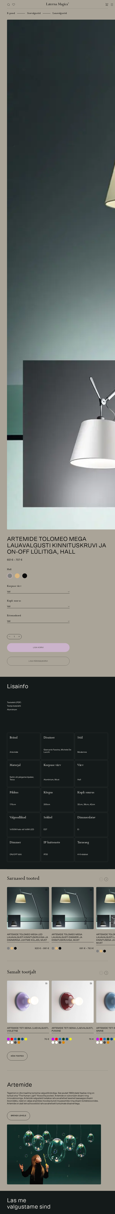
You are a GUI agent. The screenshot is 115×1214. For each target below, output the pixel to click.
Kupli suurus (14, 600)
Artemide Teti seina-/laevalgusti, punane (72, 1029)
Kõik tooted (17, 1056)
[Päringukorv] (13, 5)
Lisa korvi (38, 647)
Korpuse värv (14, 586)
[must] (24, 576)
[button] (106, 879)
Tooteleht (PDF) (14, 702)
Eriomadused (14, 615)
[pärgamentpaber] (17, 576)
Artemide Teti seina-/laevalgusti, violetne (28, 1029)
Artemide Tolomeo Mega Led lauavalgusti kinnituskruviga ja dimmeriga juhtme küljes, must (27, 937)
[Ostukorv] (107, 5)
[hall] (10, 576)
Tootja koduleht (14, 706)
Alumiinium (12, 710)
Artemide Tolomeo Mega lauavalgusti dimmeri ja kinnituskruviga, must (67, 937)
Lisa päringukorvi (38, 661)
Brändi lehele (18, 1116)
